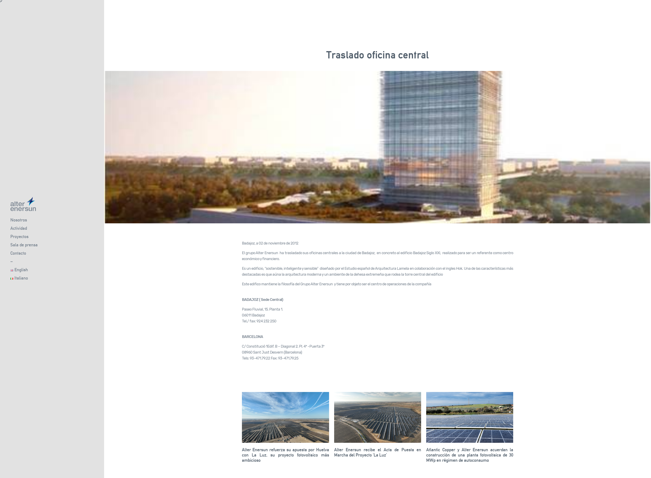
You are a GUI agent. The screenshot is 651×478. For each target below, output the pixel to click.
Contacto (18, 253)
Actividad (18, 228)
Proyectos (19, 236)
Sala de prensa (24, 244)
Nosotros (18, 219)
